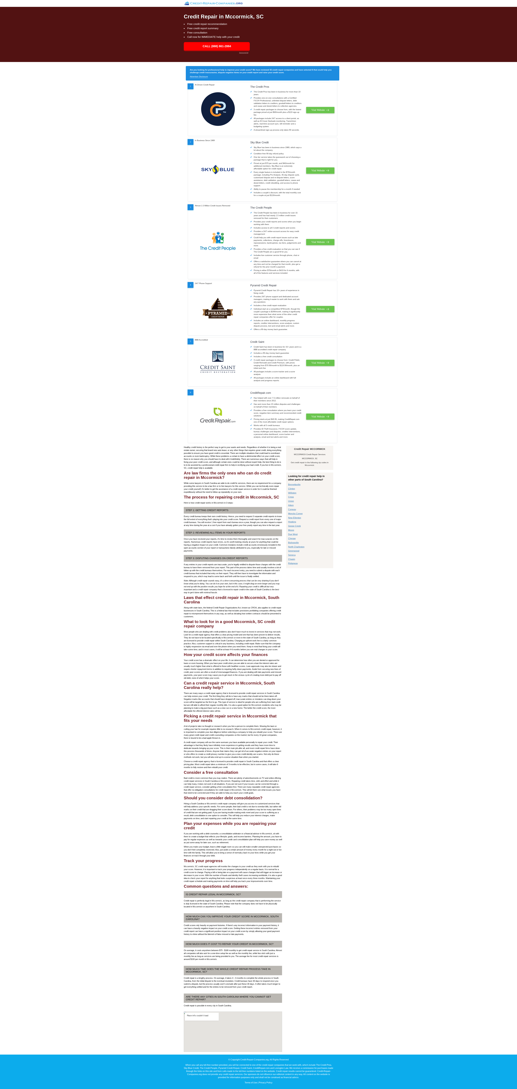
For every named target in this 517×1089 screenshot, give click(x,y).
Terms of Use (251, 1082)
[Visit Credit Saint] (218, 362)
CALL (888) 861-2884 (217, 46)
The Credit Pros (259, 86)
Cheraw (292, 538)
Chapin (291, 559)
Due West (293, 534)
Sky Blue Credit (259, 142)
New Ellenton (294, 518)
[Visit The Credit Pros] (218, 109)
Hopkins (292, 522)
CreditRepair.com (260, 392)
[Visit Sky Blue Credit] (218, 169)
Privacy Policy (265, 1082)
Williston (292, 493)
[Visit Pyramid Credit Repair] (218, 308)
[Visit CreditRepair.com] (218, 415)
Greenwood (293, 551)
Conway (292, 509)
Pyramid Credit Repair (263, 285)
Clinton (291, 489)
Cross (291, 497)
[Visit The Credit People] (218, 241)
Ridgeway (293, 563)
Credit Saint (257, 341)
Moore (291, 530)
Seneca (292, 555)
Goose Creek (294, 526)
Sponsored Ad (243, 53)
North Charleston (296, 547)
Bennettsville (294, 484)
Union (291, 501)
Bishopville (293, 543)
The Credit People (261, 207)
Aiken (291, 505)
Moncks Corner (295, 513)
